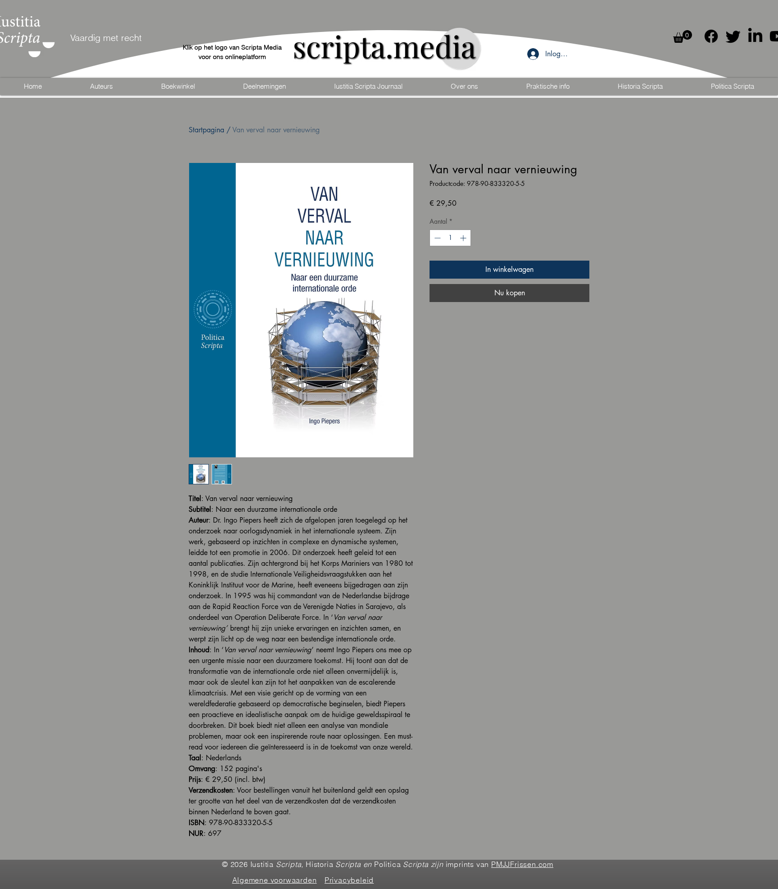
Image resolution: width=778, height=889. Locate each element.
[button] (682, 36)
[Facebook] (711, 36)
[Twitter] (733, 36)
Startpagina (206, 130)
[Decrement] (436, 238)
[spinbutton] (450, 238)
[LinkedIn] (755, 36)
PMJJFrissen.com (522, 864)
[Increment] (464, 238)
